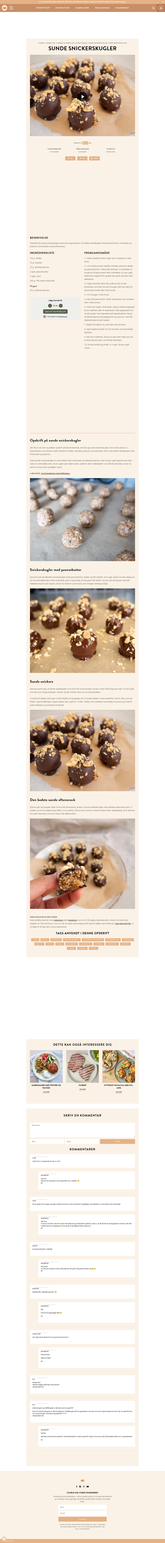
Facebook (72, 920)
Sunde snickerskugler (98, 43)
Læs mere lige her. (123, 923)
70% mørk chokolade (93, 940)
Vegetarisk (112, 944)
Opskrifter (42, 8)
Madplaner (82, 8)
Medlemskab (102, 8)
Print (96, 158)
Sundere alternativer (65, 43)
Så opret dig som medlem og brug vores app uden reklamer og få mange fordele (82, 2)
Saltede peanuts (72, 940)
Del (71, 158)
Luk (161, 1489)
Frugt (49, 944)
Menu (11, 8)
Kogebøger (122, 8)
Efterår (125, 944)
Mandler (56, 940)
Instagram (58, 920)
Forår (71, 948)
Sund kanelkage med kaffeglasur (55, 473)
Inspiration (62, 8)
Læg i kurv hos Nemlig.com (55, 311)
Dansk (59, 944)
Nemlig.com (63, 317)
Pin (83, 158)
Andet (44, 940)
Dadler (39, 944)
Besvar (131, 1156)
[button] (4, 1539)
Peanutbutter (113, 940)
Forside (41, 43)
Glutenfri (71, 944)
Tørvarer (128, 940)
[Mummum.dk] (82, 1480)
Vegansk (99, 944)
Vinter (93, 948)
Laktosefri (85, 944)
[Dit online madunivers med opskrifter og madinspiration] (4, 8)
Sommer (82, 948)
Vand (35, 940)
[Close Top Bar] (163, 2)
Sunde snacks (81, 43)
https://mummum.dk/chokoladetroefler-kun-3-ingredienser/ (111, 1436)
